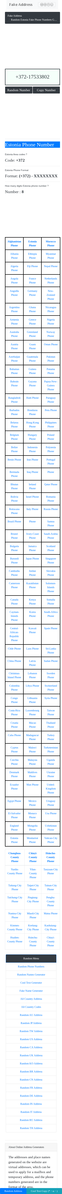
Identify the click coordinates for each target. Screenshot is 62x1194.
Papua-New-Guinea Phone (50, 385)
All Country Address (31, 998)
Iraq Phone (32, 472)
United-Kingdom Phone (51, 788)
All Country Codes (31, 1007)
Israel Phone (32, 496)
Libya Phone (32, 685)
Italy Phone (32, 509)
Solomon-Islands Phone (51, 587)
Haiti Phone (32, 397)
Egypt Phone (14, 801)
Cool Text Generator (31, 982)
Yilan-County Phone (33, 873)
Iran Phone (32, 459)
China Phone (14, 661)
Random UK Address (31, 1055)
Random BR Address (31, 1071)
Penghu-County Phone (50, 901)
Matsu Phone (51, 913)
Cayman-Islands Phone (14, 616)
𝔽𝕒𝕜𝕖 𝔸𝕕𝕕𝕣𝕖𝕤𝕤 (20, 4)
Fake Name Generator (31, 990)
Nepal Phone (51, 266)
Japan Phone (32, 558)
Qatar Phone (50, 484)
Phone (50, 472)
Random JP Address (31, 1023)
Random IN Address (31, 1103)
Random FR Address (31, 1087)
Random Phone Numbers (31, 966)
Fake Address (15, 15)
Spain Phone (50, 628)
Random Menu (31, 958)
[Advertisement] (32, 47)
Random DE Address (31, 1095)
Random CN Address (31, 1079)
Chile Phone (14, 648)
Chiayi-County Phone (33, 857)
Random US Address (31, 1039)
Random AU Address (31, 1015)
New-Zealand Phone (51, 295)
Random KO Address (31, 1063)
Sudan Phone (51, 661)
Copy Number (46, 90)
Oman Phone (51, 344)
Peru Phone (51, 410)
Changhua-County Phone (14, 857)
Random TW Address (31, 1031)
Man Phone (32, 784)
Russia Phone (51, 509)
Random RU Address (31, 1120)
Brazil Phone (14, 521)
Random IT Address (31, 1112)
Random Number (18, 90)
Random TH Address (31, 1128)
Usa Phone (51, 813)
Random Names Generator (31, 974)
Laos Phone (32, 648)
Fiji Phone (32, 266)
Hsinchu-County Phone (51, 857)
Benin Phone (14, 459)
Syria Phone (50, 698)
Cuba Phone (14, 735)
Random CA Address (31, 1047)
